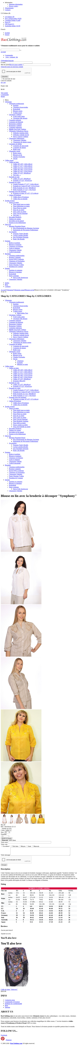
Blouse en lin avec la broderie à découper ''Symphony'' (39, 496)
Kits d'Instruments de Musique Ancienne (26, 228)
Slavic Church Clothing (20, 136)
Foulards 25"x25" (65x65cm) (22, 180)
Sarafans (15, 105)
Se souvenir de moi (9, 79)
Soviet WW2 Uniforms (16, 259)
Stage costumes (14, 276)
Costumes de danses (19, 147)
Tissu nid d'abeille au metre (21, 427)
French (7, 35)
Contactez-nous (10, 1000)
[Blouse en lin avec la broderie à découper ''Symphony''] (21, 551)
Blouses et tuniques (15, 244)
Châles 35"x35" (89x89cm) (22, 173)
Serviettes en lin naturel (16, 221)
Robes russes (17, 153)
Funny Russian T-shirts (16, 265)
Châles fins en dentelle (20, 199)
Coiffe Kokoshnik (15, 252)
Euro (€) (7, 22)
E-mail (3, 62)
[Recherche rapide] (20, 50)
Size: (2, 832)
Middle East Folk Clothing (17, 129)
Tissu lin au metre (18, 210)
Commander (5, 95)
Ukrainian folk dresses (20, 118)
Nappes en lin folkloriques (17, 222)
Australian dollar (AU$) (12, 26)
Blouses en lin (17, 155)
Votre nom (4, 842)
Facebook (4, 1035)
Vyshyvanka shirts (19, 116)
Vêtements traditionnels (16, 103)
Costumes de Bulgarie (16, 122)
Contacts (7, 10)
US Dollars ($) (9, 17)
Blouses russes (17, 111)
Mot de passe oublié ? (16, 65)
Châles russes (9, 160)
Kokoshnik (16, 109)
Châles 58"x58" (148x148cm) (22, 164)
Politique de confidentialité (13, 1003)
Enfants (7, 268)
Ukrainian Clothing (15, 114)
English (7, 33)
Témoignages (9, 8)
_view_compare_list (11, 57)
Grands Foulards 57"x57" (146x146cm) (26, 184)
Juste (29, 846)
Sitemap (7, 1007)
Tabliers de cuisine (15, 219)
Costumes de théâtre (15, 144)
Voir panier (4, 93)
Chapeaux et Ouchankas (17, 261)
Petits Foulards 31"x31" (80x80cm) (24, 188)
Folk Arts (8, 224)
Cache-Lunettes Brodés (20, 235)
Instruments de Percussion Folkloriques (25, 230)
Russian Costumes (15, 257)
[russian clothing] (13, 42)
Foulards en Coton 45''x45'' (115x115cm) (26, 186)
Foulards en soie (14, 177)
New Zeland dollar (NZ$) (13, 18)
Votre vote (4, 844)
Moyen (23, 846)
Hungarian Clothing (15, 124)
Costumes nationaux (15, 127)
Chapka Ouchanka (19, 157)
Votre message (5, 855)
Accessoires (13, 232)
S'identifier (4, 60)
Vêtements (8, 102)
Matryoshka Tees (22, 313)
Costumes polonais (15, 120)
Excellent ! (6, 846)
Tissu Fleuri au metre (19, 208)
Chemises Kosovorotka (20, 107)
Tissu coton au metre (19, 211)
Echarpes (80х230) (19, 381)
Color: (3, 830)
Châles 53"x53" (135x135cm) (22, 168)
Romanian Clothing (15, 125)
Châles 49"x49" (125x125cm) (22, 169)
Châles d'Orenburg (15, 195)
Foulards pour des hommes (17, 191)
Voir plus (17, 175)
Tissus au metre (14, 202)
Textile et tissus (10, 201)
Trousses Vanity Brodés (20, 233)
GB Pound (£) (9, 24)
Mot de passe (5, 65)
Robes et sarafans (14, 243)
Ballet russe (16, 149)
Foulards (20, 362)
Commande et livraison (12, 1002)
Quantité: (4, 834)
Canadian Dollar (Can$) (12, 20)
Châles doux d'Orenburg (21, 197)
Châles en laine (14, 162)
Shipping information (16, 4)
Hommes (8, 254)
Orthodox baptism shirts (20, 133)
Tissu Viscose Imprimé (20, 213)
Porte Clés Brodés (19, 239)
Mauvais (36, 846)
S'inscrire (11, 60)
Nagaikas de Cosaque (16, 266)
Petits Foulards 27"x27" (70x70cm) (24, 190)
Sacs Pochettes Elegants (20, 237)
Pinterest (8, 1040)
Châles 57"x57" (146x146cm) (22, 166)
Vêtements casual (14, 151)
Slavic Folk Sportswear (20, 277)
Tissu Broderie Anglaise (20, 421)
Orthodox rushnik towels (21, 135)
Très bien (15, 846)
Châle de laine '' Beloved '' (9, 989)
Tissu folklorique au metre (21, 206)
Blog (6, 285)
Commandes (9, 55)
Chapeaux (20, 361)
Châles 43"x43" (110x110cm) (22, 171)
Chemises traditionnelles (16, 255)
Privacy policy (13, 6)
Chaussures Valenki (15, 250)
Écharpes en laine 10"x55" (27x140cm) (25, 193)
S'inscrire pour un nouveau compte (12, 67)
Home (3, 96)
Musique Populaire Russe (17, 226)
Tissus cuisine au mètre (20, 425)
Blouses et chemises (15, 272)
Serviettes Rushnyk (15, 217)
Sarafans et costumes (15, 270)
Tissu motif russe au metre (21, 204)
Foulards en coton (14, 182)
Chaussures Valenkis (19, 140)
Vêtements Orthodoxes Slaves (18, 131)
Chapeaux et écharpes (16, 246)
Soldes (7, 283)
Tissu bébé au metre (19, 423)
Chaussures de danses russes (22, 142)
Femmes (7, 241)
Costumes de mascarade (20, 146)
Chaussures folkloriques (16, 138)
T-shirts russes (17, 113)
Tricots (15, 158)
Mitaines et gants (22, 364)
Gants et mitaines (14, 248)
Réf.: (2, 827)
